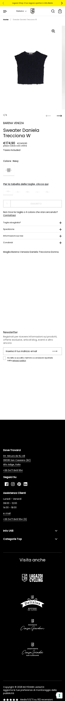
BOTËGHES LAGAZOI (33, 687)
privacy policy (19, 360)
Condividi (8, 242)
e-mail (7, 513)
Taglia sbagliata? (12, 222)
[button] (21, 11)
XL (47, 191)
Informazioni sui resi (13, 235)
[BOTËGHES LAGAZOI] (32, 11)
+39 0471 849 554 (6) (15, 519)
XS (8, 191)
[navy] (8, 170)
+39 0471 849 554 (13, 470)
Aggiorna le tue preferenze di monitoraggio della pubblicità (30, 691)
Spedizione (8, 229)
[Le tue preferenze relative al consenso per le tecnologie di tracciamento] (59, 695)
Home (6, 19)
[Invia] (55, 351)
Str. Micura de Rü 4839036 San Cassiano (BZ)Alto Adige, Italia (17, 460)
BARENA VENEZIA (13, 123)
